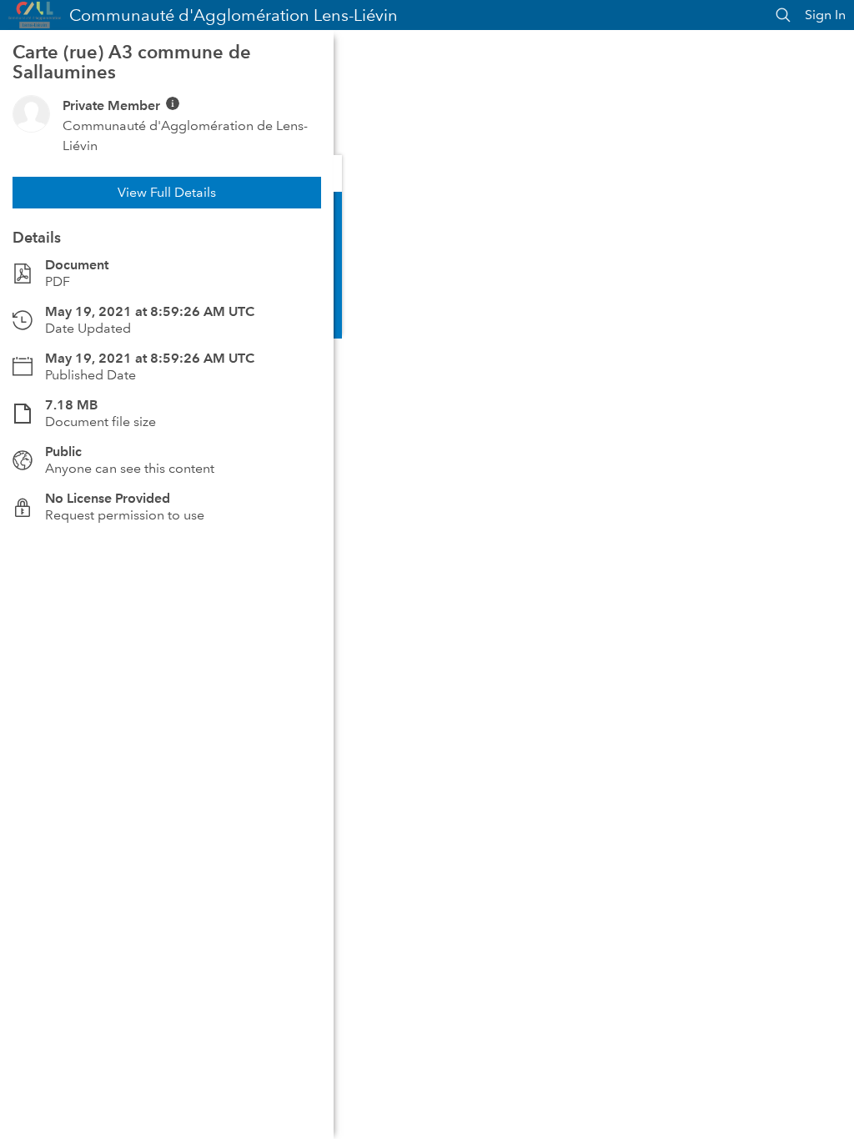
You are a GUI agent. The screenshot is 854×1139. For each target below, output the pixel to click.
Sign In (825, 15)
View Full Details (167, 192)
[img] (172, 103)
